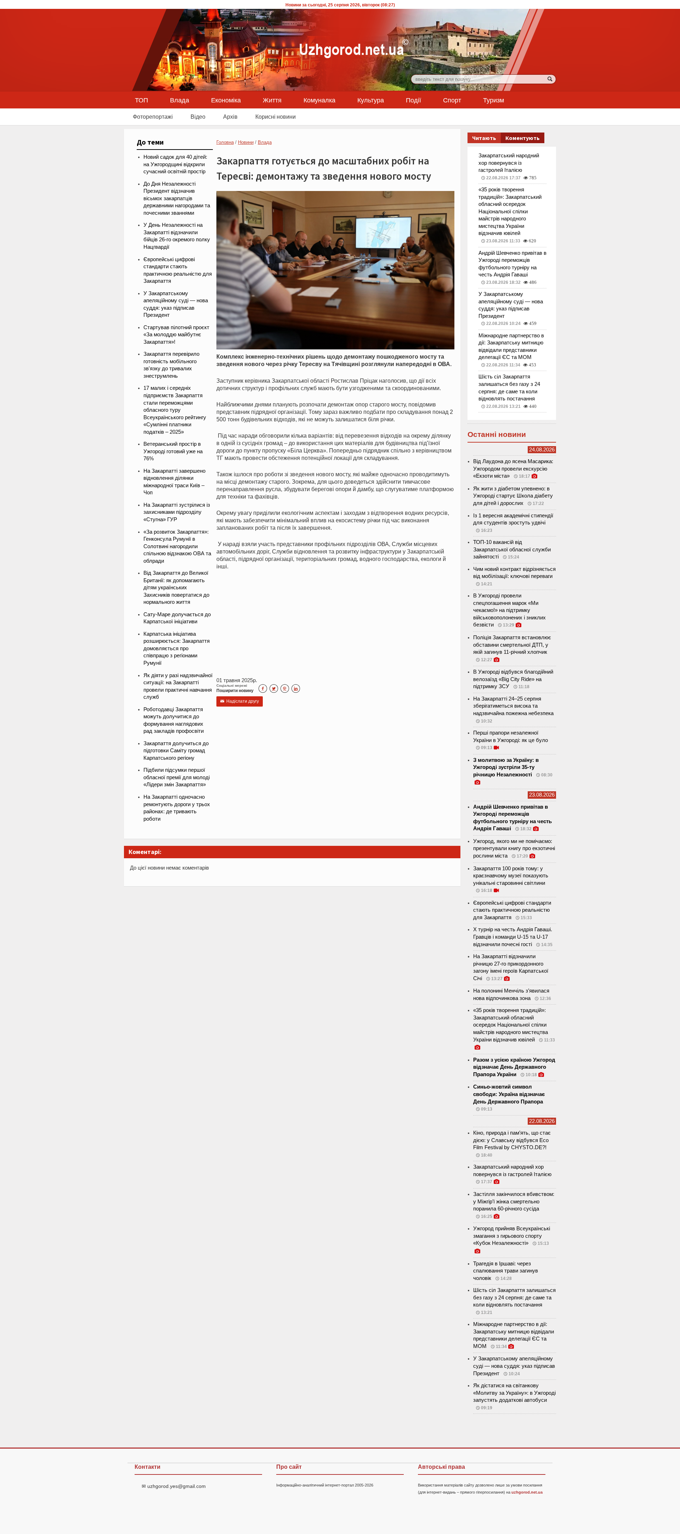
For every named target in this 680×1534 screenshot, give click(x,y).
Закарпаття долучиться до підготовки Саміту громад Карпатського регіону (176, 751)
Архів (230, 116)
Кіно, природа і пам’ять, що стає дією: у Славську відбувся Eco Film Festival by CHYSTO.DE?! (512, 1140)
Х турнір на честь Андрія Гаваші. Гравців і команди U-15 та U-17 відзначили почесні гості (512, 937)
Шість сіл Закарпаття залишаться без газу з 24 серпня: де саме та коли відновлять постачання (514, 1297)
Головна (225, 142)
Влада (179, 100)
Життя (272, 100)
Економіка (226, 100)
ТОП (141, 100)
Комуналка (319, 100)
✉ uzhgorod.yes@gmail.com (174, 1486)
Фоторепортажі (153, 116)
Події (413, 100)
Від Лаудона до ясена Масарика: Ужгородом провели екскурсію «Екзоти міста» (513, 469)
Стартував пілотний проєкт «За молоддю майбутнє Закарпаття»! (176, 335)
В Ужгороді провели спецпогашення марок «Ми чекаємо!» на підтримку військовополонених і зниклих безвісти (509, 610)
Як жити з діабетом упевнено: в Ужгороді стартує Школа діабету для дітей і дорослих (513, 496)
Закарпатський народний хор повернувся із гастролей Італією (508, 163)
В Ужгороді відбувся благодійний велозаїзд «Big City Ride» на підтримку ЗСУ (513, 679)
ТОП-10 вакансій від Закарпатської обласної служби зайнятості (512, 549)
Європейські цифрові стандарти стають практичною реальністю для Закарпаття (512, 910)
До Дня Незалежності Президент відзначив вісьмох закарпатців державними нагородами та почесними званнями (176, 198)
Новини (246, 142)
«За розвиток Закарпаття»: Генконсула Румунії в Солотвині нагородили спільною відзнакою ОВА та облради (177, 546)
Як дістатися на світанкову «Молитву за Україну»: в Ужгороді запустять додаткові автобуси (514, 1393)
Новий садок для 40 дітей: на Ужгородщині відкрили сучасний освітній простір (175, 164)
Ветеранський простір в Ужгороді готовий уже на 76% (173, 451)
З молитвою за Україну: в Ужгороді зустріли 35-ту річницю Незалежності (506, 767)
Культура (370, 100)
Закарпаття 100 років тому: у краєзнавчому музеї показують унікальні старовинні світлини (510, 876)
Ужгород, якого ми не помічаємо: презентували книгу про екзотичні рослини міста (514, 848)
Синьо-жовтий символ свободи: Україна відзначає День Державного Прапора (509, 1094)
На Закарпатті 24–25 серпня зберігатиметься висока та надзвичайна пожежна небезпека (513, 706)
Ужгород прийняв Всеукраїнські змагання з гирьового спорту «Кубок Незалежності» (511, 1236)
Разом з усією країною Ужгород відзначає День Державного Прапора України (514, 1067)
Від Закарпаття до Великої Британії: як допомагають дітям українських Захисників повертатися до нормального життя (176, 587)
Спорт (452, 100)
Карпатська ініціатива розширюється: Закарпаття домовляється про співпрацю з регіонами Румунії (176, 648)
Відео (198, 116)
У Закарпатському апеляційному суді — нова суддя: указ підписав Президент (514, 1366)
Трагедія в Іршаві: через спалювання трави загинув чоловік (505, 1271)
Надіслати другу (239, 701)
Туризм (493, 100)
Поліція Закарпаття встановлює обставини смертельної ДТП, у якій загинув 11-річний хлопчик (512, 645)
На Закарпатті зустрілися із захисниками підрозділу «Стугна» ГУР (176, 512)
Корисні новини (275, 116)
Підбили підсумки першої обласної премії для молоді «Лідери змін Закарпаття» (176, 777)
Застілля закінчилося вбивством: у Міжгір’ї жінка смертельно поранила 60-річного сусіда (513, 1201)
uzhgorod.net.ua (527, 1492)
